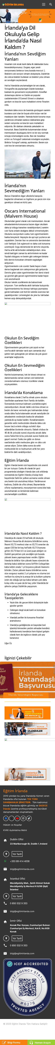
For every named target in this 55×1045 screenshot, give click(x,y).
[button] (43, 4)
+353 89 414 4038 (20, 861)
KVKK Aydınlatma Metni (15, 830)
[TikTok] (29, 818)
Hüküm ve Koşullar (12, 824)
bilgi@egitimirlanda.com (22, 869)
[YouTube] (17, 818)
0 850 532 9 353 (18, 903)
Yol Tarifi (17, 854)
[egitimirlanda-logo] (13, 4)
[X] (11, 818)
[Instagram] (23, 818)
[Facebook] (6, 818)
